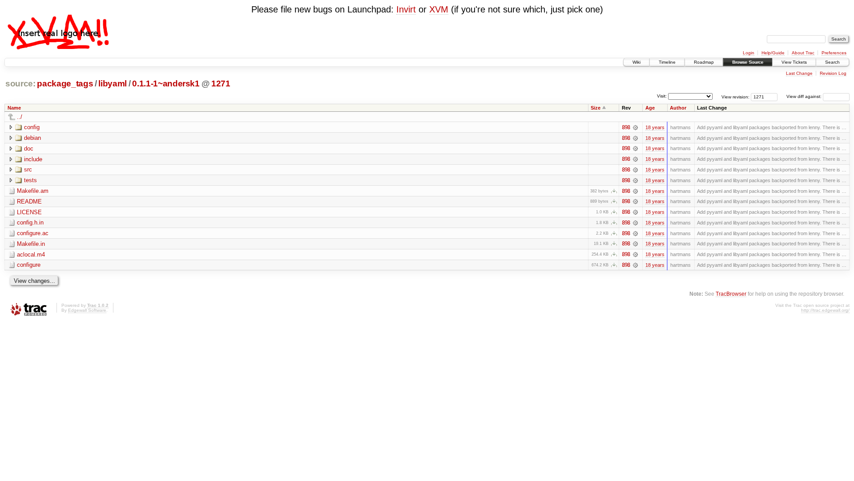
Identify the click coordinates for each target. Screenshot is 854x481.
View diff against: (804, 96)
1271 (220, 83)
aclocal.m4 (31, 254)
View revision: (735, 96)
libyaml (112, 83)
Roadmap (704, 62)
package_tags (65, 83)
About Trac (803, 52)
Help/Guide (773, 52)
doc (28, 148)
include (33, 159)
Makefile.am (32, 191)
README (29, 201)
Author (678, 107)
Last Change (799, 73)
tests (30, 180)
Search (832, 62)
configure (28, 264)
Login (748, 52)
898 (626, 127)
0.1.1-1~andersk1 (166, 83)
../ (19, 117)
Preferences (834, 52)
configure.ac (32, 233)
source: (20, 83)
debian (32, 138)
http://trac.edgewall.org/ (825, 310)
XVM (438, 9)
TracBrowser (731, 294)
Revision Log (833, 73)
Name (14, 107)
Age (650, 107)
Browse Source (747, 62)
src (28, 169)
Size (595, 107)
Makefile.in (31, 243)
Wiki (636, 62)
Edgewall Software (87, 310)
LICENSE (29, 212)
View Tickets (794, 62)
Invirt (406, 9)
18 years (655, 127)
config (32, 127)
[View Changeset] (635, 127)
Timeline (667, 62)
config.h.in (30, 222)
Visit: (662, 96)
